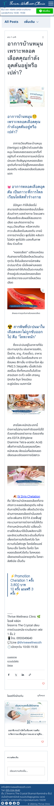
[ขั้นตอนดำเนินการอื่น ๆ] (43, 37)
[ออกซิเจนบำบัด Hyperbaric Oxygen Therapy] (26, 713)
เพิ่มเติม (29, 22)
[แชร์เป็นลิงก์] (30, 674)
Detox (10, 665)
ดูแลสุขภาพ (12, 657)
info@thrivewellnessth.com (16, 787)
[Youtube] (18, 803)
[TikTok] (10, 803)
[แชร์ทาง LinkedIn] (22, 674)
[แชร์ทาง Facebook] (8, 674)
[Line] (2, 803)
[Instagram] (6, 803)
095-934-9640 (13, 790)
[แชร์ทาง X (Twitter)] (15, 674)
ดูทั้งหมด (41, 695)
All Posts (11, 22)
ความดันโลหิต (13, 661)
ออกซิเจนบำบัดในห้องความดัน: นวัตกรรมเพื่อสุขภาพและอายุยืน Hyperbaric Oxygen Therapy (25, 732)
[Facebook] (14, 803)
